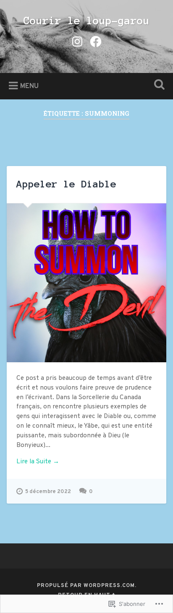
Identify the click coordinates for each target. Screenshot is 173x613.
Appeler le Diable (66, 184)
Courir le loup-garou (86, 20)
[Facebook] (95, 41)
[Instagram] (77, 41)
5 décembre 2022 (48, 491)
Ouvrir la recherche (157, 85)
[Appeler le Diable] (86, 282)
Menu (29, 86)
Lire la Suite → (37, 462)
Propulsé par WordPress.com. (86, 585)
